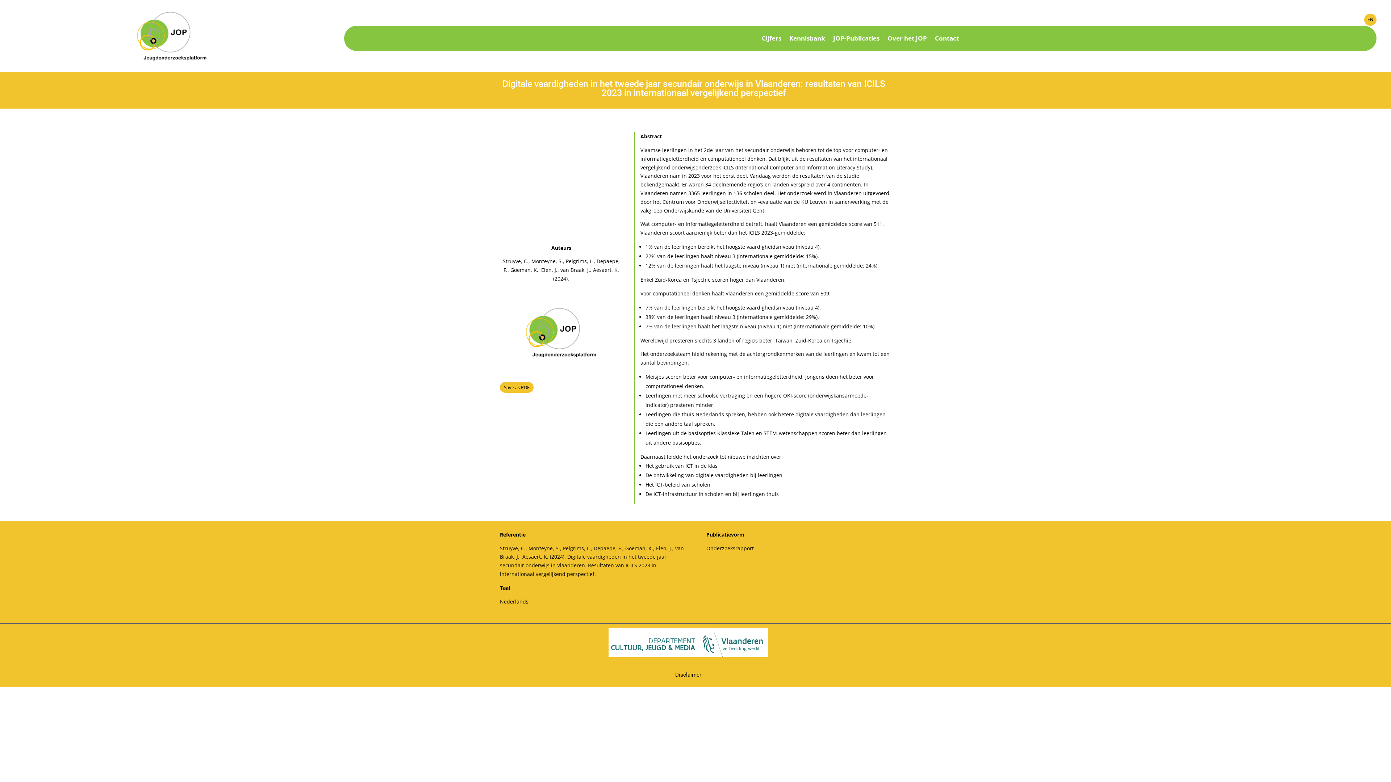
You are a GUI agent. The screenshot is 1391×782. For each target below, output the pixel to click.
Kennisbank (807, 39)
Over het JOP (907, 39)
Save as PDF (517, 387)
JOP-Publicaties (856, 39)
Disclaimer (688, 675)
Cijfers (771, 39)
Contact (947, 39)
